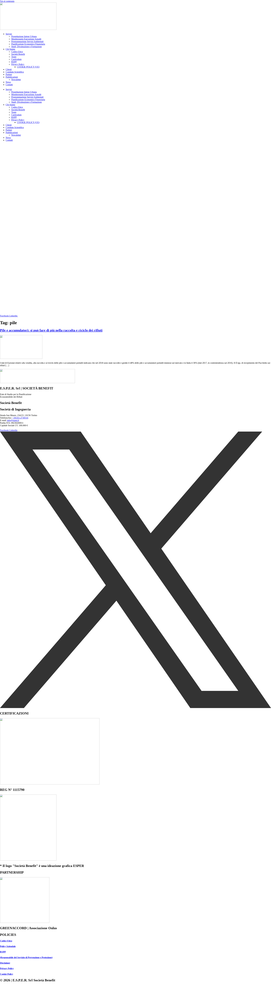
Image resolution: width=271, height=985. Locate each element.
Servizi (9, 34)
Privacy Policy (17, 64)
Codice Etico (17, 51)
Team (13, 57)
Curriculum (16, 59)
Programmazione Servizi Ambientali (27, 41)
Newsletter (16, 79)
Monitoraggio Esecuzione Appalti (26, 39)
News (8, 82)
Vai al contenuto (7, 1)
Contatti (9, 84)
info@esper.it (13, 420)
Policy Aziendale (8, 946)
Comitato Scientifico (15, 72)
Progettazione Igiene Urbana (24, 36)
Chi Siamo (10, 49)
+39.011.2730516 (20, 418)
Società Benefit (18, 54)
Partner (9, 74)
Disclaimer (5, 963)
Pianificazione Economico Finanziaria (28, 44)
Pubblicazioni (12, 77)
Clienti (9, 69)
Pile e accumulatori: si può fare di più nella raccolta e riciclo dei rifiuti (51, 330)
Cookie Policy (6, 974)
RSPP (14, 62)
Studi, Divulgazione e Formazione (26, 46)
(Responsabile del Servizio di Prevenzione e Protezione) (26, 957)
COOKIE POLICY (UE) (28, 67)
